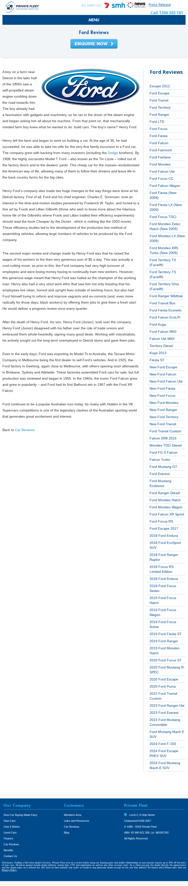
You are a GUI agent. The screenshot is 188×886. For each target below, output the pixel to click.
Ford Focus (158, 129)
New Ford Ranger (163, 410)
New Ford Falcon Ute (166, 381)
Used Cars (10, 832)
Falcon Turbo (160, 460)
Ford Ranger (159, 114)
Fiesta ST (157, 360)
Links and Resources (76, 820)
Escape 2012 (160, 86)
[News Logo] (136, 7)
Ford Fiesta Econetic (166, 310)
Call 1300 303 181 (167, 12)
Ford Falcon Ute (162, 171)
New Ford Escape (163, 367)
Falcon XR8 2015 (163, 438)
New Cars (10, 820)
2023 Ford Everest (164, 713)
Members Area (72, 814)
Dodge (113, 153)
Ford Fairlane (160, 157)
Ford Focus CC (161, 178)
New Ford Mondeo (164, 403)
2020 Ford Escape (164, 679)
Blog (66, 832)
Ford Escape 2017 (164, 528)
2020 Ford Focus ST (166, 660)
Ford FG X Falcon (163, 452)
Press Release (160, 4)
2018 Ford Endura (164, 536)
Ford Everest (160, 474)
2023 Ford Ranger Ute (167, 705)
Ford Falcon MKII (163, 332)
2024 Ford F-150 (163, 744)
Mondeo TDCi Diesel (166, 445)
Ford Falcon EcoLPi (165, 317)
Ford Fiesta (158, 136)
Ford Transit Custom (165, 431)
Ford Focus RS (161, 521)
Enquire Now (94, 44)
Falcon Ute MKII (162, 339)
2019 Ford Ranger (164, 641)
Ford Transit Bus (162, 303)
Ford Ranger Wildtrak (166, 296)
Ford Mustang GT (163, 467)
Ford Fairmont (161, 150)
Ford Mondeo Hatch (165, 500)
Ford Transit (159, 100)
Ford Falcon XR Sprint (167, 514)
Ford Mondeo (160, 164)
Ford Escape (159, 93)
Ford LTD (157, 122)
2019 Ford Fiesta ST (166, 634)
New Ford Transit (163, 424)
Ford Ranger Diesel (165, 493)
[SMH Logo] (115, 7)
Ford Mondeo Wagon (166, 507)
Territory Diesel (161, 346)
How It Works (12, 826)
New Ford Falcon (163, 374)
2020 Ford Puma (163, 686)
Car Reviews (25, 430)
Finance (8, 838)
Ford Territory (160, 107)
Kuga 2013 (158, 353)
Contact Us (10, 856)
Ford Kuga (158, 324)
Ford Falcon (159, 143)
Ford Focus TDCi (163, 217)
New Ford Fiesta (162, 388)
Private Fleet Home (22, 7)
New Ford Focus (162, 396)
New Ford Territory (164, 417)
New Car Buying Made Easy (20, 814)
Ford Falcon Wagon (165, 186)
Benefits (8, 850)
